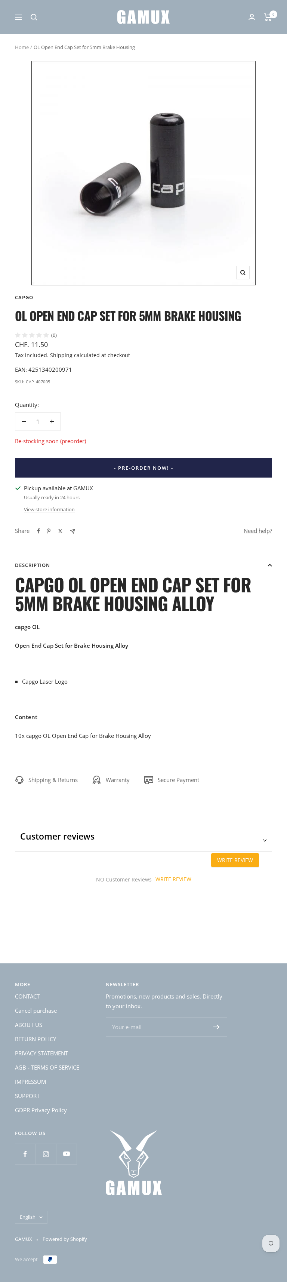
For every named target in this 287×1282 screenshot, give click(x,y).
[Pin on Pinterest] (48, 531)
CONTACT (27, 996)
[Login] (252, 17)
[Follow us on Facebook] (25, 1154)
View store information (49, 509)
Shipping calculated (75, 355)
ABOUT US (28, 1024)
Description (32, 565)
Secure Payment (178, 779)
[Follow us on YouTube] (66, 1154)
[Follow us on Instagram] (46, 1154)
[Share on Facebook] (38, 531)
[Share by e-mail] (72, 531)
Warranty (118, 779)
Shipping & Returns (53, 779)
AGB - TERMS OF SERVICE (47, 1067)
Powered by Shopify (65, 1239)
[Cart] (268, 17)
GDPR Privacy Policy (41, 1110)
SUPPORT (27, 1095)
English (28, 1217)
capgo (24, 297)
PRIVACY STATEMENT (41, 1053)
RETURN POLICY (35, 1039)
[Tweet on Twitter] (60, 531)
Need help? (258, 530)
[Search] (34, 17)
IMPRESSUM (30, 1081)
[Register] (216, 1027)
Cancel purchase (36, 1010)
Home (22, 47)
